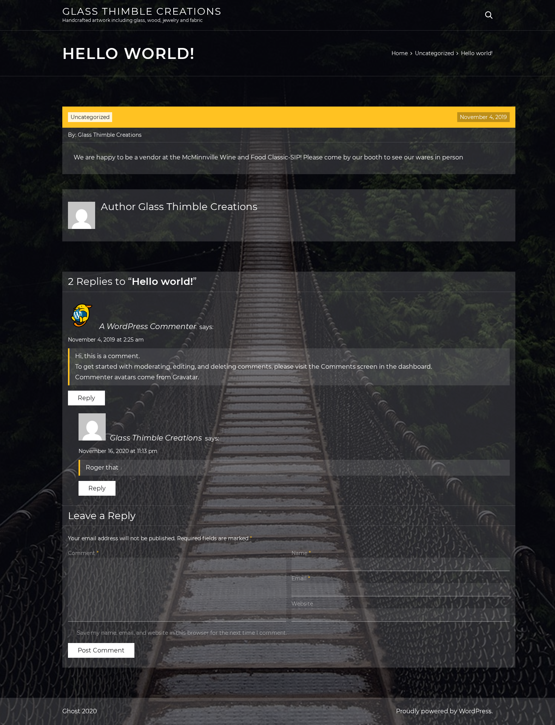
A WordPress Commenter (147, 326)
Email (300, 578)
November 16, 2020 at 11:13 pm (118, 451)
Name (301, 553)
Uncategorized (90, 117)
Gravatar (185, 377)
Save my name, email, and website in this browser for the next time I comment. (182, 632)
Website (302, 603)
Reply (86, 398)
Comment (83, 553)
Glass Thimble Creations (142, 11)
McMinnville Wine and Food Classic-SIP (241, 157)
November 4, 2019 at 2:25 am (106, 339)
